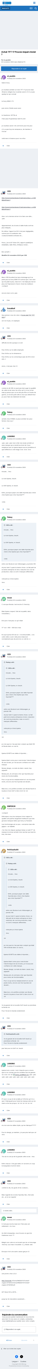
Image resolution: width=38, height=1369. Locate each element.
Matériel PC (22, 62)
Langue (15, 1361)
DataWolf (11, 308)
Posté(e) (16, 78)
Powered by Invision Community (19, 1366)
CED (9, 191)
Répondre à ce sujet (19, 69)
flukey (9, 412)
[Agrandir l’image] (21, 1074)
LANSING (11, 436)
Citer (8, 146)
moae (9, 598)
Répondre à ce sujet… (13, 1329)
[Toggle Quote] (5, 525)
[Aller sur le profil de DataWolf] (4, 310)
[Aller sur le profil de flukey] (4, 413)
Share (9, 1340)
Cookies (23, 1361)
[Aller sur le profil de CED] (4, 193)
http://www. (5, 1280)
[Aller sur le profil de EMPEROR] (4, 807)
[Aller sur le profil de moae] (4, 599)
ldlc (10, 1280)
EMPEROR (11, 806)
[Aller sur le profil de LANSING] (4, 438)
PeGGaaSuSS (12, 850)
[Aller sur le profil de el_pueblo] (4, 77)
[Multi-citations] (3, 145)
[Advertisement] (19, 30)
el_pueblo (7, 60)
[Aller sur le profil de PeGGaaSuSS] (4, 851)
